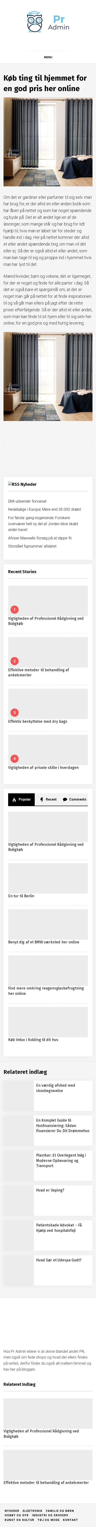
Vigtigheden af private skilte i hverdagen (43, 767)
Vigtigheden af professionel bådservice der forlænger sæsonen (55, 1482)
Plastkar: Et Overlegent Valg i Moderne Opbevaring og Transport (61, 1160)
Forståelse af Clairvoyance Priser (59, 1441)
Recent (51, 799)
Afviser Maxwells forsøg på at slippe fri (40, 538)
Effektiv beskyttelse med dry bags (37, 721)
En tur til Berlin (21, 896)
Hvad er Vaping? (50, 1190)
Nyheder (29, 484)
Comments (77, 799)
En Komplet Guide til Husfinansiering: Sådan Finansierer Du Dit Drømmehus (62, 1125)
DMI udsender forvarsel (27, 501)
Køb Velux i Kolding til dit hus (33, 1039)
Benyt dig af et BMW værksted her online (43, 942)
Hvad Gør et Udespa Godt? (58, 1260)
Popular (24, 799)
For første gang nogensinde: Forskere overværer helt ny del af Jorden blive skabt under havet (43, 524)
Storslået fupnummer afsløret (32, 546)
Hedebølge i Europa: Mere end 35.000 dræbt (44, 509)
